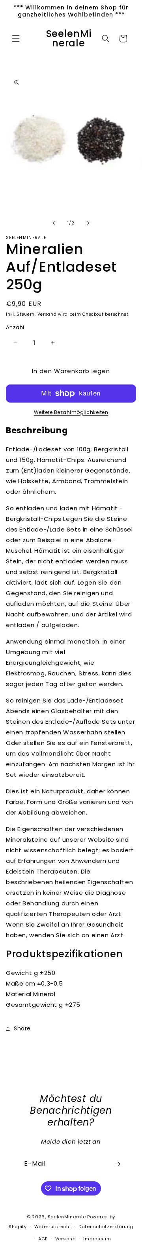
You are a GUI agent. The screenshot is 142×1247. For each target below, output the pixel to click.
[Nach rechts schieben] (88, 223)
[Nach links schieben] (53, 223)
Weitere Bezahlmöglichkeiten (71, 412)
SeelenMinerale (67, 1217)
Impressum (97, 1239)
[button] (15, 38)
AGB (43, 1239)
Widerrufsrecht (52, 1226)
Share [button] (22, 1028)
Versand (47, 314)
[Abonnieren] (117, 1164)
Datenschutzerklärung (105, 1226)
